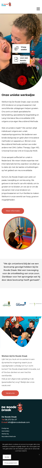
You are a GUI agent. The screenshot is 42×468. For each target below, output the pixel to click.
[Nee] (39, 454)
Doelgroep (5, 428)
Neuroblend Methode (9, 436)
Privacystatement (11, 463)
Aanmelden (5, 431)
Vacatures (10, 393)
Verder (7, 457)
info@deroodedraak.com (19, 422)
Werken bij (5, 434)
